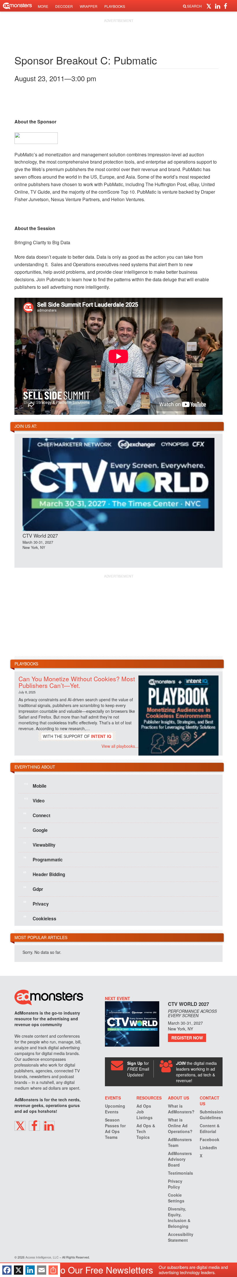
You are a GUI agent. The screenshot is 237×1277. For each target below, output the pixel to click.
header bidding (44, 874)
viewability (39, 844)
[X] (18, 1270)
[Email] (41, 1270)
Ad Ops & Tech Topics (145, 1131)
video (34, 800)
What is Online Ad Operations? (180, 1125)
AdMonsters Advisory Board (180, 1159)
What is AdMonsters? (181, 1109)
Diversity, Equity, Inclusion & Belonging (179, 1217)
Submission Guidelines (211, 1114)
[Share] (53, 1270)
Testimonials (180, 1173)
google (35, 829)
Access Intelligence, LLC (42, 1257)
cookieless (39, 918)
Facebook (209, 1139)
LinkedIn (208, 1147)
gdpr (33, 888)
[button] (209, 5)
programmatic (43, 859)
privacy (36, 903)
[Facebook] (7, 1270)
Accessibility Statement (180, 1237)
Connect (36, 815)
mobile (35, 785)
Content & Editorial (210, 1128)
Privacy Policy (175, 1184)
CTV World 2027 (40, 535)
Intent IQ (101, 736)
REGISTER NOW (187, 1038)
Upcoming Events (115, 1109)
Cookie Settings (176, 1198)
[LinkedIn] (30, 1270)
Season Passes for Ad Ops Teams (115, 1128)
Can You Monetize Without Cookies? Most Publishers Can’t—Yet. (76, 682)
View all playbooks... (119, 746)
